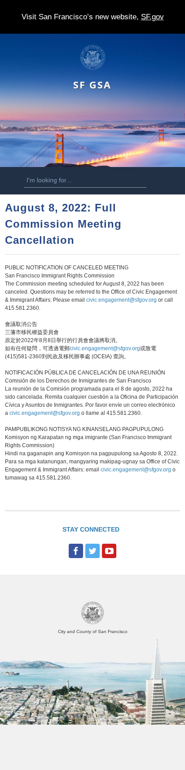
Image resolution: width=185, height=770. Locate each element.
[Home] (92, 68)
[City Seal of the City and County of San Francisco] (92, 622)
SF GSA (92, 84)
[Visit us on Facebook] (76, 551)
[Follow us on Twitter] (92, 551)
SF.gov (152, 17)
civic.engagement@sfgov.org (121, 300)
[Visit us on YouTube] (109, 551)
